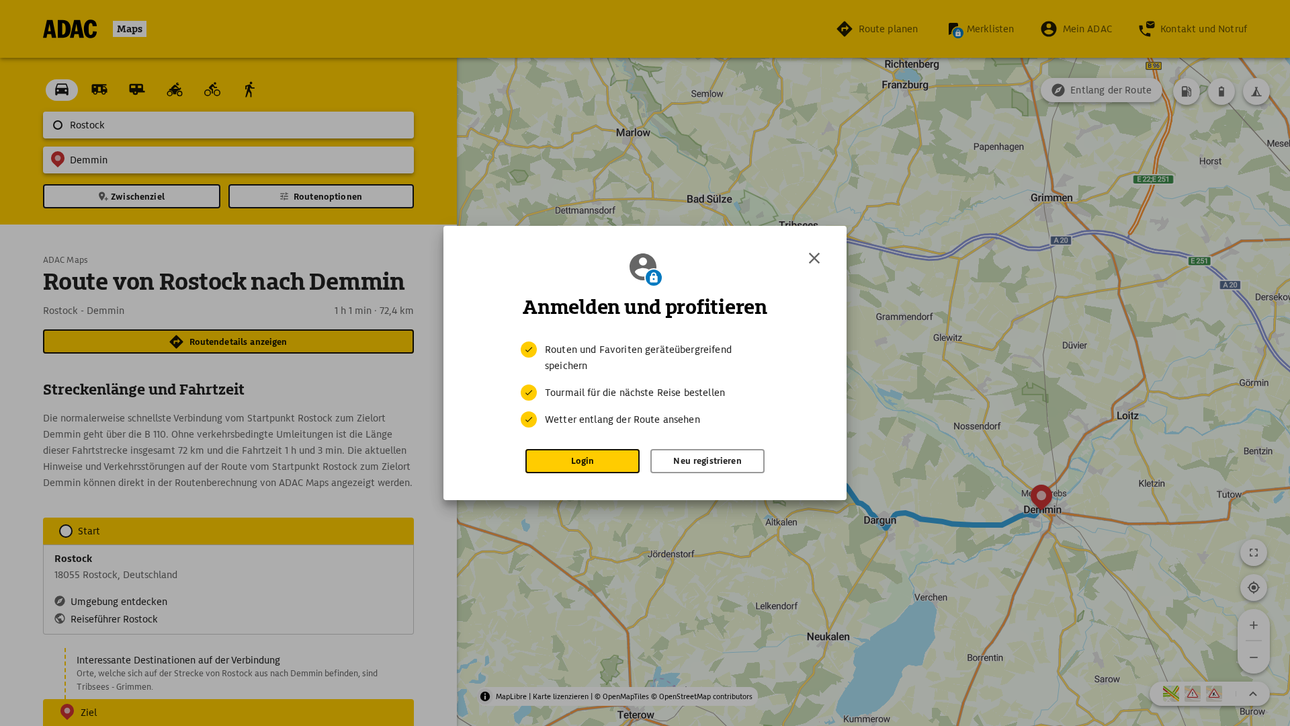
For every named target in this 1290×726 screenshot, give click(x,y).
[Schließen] (814, 258)
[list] (645, 384)
